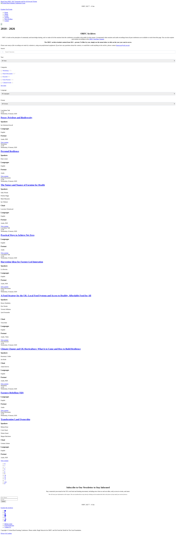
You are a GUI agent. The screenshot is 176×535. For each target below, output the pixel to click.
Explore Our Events (6, 9)
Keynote (5, 76)
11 (5, 477)
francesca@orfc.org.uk (122, 45)
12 (5, 478)
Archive (6, 17)
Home (6, 12)
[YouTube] (5, 516)
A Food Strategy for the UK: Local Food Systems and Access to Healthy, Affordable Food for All (46, 295)
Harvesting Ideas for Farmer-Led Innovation (22, 262)
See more (3, 85)
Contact (6, 21)
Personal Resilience (10, 151)
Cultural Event (7, 82)
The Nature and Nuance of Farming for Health (23, 185)
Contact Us (7, 527)
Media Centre (8, 524)
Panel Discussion (8, 73)
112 (5, 482)
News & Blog (8, 19)
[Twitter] (5, 514)
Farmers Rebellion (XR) (12, 393)
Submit (3, 501)
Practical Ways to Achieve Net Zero (17, 235)
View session (4, 142)
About (6, 14)
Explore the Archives (7, 508)
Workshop (6, 70)
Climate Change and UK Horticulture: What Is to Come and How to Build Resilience (41, 349)
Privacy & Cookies (6, 533)
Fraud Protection (9, 525)
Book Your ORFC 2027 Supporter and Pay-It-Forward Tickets (19, 1)
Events (6, 16)
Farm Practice (7, 79)
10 (5, 475)
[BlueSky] (5, 511)
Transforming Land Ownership (15, 419)
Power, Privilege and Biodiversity (16, 117)
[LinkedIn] (5, 521)
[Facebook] (4, 512)
